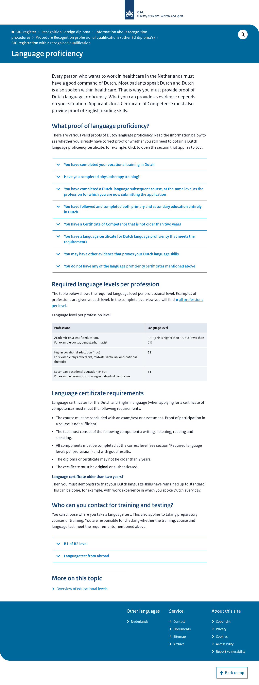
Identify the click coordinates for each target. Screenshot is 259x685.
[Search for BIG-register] (243, 34)
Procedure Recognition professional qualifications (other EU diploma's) (95, 37)
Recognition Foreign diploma (65, 32)
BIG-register (25, 32)
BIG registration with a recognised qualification (51, 43)
